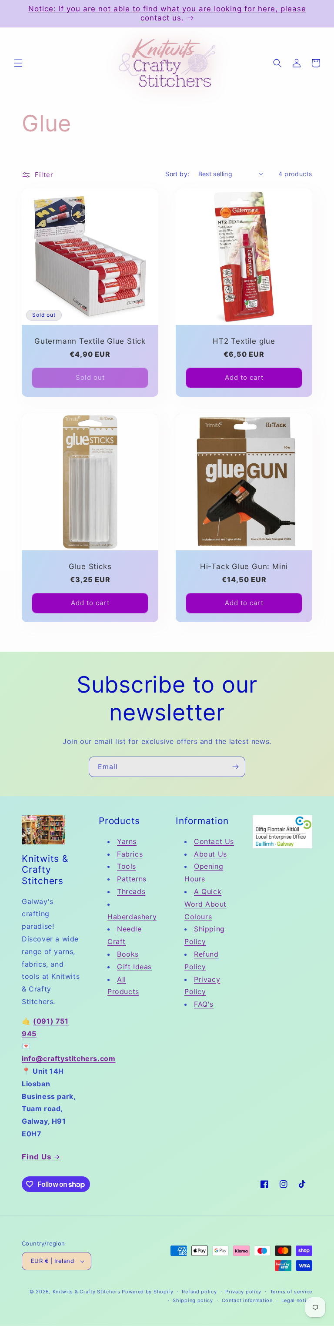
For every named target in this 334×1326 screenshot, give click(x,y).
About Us (210, 854)
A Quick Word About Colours (205, 904)
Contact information (247, 1300)
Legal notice (296, 1300)
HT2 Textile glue (244, 341)
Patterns (132, 878)
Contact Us (214, 841)
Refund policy (199, 1292)
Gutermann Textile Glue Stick (90, 341)
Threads (131, 891)
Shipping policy (193, 1300)
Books (128, 954)
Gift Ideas (134, 966)
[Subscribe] (235, 767)
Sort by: (177, 173)
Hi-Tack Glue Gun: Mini (244, 566)
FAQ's (204, 1004)
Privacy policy (243, 1292)
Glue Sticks (90, 566)
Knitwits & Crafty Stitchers (86, 1292)
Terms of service (291, 1292)
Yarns (127, 841)
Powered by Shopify (148, 1292)
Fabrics (130, 854)
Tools (126, 866)
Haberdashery (132, 916)
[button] (18, 63)
